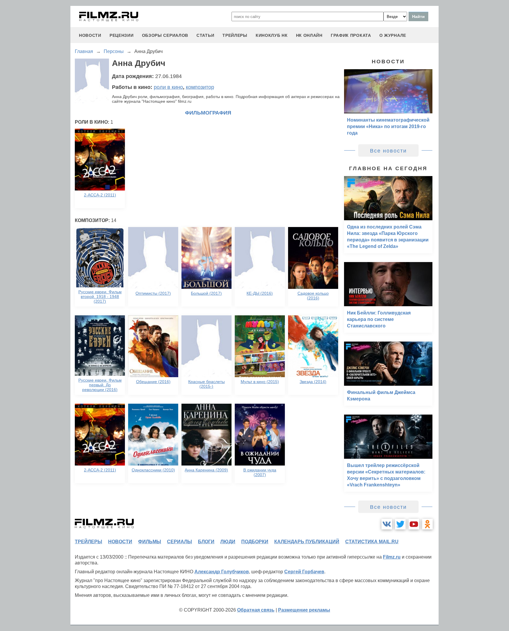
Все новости (388, 151)
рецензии (122, 35)
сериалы (179, 541)
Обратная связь (256, 609)
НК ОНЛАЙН (309, 35)
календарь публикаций (306, 541)
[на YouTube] (414, 524)
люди (227, 541)
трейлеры (234, 35)
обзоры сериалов (165, 35)
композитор (200, 87)
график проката (351, 35)
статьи (205, 35)
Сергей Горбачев (304, 571)
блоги (206, 541)
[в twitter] (400, 524)
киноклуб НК (272, 35)
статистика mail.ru (372, 541)
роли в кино (168, 87)
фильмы (149, 541)
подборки (254, 541)
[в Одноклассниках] (427, 524)
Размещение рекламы (304, 609)
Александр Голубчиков (221, 571)
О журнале (392, 35)
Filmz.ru (392, 556)
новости (90, 35)
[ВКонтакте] (386, 524)
